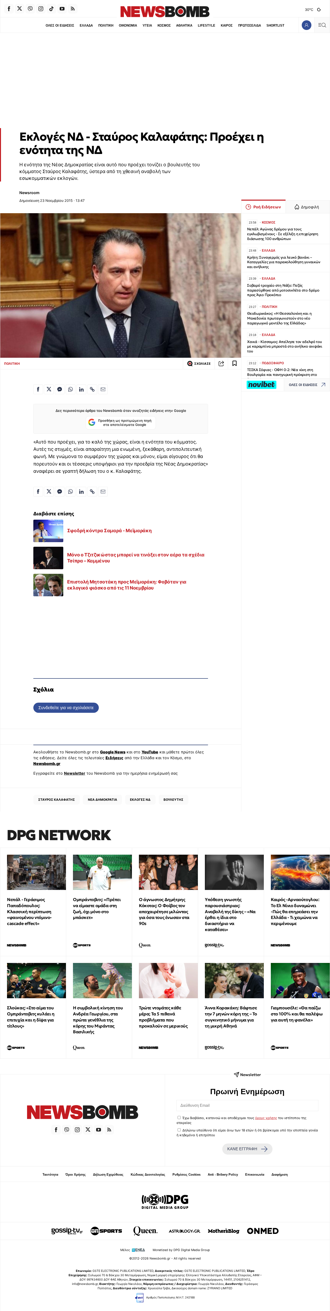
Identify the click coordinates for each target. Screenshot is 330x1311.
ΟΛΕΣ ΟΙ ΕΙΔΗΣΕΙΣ (60, 25)
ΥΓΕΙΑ (147, 25)
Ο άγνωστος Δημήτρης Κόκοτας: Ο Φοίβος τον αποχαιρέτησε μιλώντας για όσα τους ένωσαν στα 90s (164, 911)
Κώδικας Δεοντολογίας (148, 1174)
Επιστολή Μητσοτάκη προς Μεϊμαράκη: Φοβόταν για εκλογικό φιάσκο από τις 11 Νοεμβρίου (127, 585)
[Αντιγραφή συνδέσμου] (221, 363)
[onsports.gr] (106, 1231)
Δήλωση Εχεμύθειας (108, 1174)
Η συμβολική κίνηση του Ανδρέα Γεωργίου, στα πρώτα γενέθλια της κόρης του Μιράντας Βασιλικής (98, 1019)
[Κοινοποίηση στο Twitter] (49, 389)
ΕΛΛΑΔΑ (86, 25)
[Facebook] (9, 9)
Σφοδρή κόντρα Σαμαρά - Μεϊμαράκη (109, 530)
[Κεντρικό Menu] (322, 25)
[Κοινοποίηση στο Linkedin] (81, 389)
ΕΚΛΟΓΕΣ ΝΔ (140, 799)
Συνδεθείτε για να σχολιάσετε (66, 707)
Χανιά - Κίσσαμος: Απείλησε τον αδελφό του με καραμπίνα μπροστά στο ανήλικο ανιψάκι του (284, 346)
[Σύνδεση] (306, 25)
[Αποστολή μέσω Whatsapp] (70, 389)
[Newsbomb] (82, 1112)
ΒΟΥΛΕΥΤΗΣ (173, 799)
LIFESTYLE (206, 25)
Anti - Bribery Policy (223, 1174)
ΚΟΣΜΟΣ (164, 25)
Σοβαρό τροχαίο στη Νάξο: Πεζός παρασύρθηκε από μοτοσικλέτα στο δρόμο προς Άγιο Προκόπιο (283, 290)
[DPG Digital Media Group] (165, 1202)
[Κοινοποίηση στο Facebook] (38, 389)
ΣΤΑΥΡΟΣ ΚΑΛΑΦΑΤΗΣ (56, 799)
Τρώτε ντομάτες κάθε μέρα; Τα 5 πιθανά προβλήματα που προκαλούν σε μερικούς (163, 1016)
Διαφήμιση (280, 1174)
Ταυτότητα (50, 1174)
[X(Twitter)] (19, 9)
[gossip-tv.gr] (67, 1231)
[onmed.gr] (263, 1231)
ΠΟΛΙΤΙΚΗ (105, 25)
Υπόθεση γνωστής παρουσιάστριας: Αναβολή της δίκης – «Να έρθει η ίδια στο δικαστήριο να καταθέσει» (230, 914)
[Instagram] (41, 9)
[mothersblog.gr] (223, 1231)
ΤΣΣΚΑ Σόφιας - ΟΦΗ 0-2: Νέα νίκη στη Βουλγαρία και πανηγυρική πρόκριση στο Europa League (282, 374)
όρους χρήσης (266, 1118)
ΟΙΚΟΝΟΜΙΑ (128, 25)
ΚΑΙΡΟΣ (227, 25)
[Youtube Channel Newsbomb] (62, 9)
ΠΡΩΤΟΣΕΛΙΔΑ (249, 25)
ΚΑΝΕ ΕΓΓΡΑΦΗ (242, 1149)
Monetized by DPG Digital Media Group (181, 1250)
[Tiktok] (51, 9)
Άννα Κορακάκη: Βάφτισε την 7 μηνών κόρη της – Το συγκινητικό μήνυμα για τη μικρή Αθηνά (231, 1016)
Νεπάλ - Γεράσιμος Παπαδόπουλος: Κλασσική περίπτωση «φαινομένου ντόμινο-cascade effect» (29, 911)
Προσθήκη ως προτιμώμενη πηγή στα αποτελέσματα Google (124, 423)
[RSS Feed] (73, 9)
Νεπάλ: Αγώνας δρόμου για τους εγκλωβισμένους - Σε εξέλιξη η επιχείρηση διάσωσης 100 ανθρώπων (282, 234)
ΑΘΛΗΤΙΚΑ (184, 25)
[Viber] (30, 9)
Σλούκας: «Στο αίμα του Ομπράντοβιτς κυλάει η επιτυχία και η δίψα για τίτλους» (31, 1016)
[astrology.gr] (184, 1231)
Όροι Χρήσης (75, 1174)
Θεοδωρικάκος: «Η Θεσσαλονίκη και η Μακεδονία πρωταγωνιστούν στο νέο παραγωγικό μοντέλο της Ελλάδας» (279, 318)
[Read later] (234, 363)
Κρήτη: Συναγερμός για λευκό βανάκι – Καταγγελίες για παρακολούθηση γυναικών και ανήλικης (283, 262)
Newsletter (74, 773)
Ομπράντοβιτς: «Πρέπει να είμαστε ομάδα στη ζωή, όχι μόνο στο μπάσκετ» (97, 908)
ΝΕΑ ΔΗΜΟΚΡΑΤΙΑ (102, 799)
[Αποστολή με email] (103, 389)
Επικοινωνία (254, 1174)
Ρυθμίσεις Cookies (186, 1174)
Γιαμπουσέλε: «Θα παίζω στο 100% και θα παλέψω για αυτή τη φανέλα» (297, 1014)
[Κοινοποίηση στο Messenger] (60, 389)
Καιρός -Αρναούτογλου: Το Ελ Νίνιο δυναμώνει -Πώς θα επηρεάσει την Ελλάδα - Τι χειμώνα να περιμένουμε (295, 911)
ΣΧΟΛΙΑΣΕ (202, 363)
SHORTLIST (275, 25)
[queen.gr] (145, 1231)
